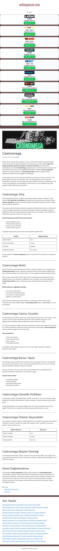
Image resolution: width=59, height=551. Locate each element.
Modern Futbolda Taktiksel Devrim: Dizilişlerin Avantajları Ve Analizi (23, 515)
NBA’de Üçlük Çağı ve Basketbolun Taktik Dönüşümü (18, 510)
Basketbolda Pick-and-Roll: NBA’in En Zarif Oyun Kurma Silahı (21, 505)
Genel (6, 487)
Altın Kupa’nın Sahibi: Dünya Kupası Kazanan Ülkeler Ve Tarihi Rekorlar (24, 541)
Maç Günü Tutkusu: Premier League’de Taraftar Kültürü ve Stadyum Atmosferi (26, 528)
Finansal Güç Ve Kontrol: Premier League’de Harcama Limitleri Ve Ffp (23, 531)
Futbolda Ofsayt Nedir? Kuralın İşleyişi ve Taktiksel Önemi (20, 518)
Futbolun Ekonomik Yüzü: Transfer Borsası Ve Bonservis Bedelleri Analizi (24, 520)
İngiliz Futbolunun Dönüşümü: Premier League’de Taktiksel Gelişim (22, 536)
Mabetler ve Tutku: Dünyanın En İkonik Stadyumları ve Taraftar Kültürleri (24, 525)
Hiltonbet (7, 492)
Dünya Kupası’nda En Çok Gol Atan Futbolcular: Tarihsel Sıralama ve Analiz (25, 507)
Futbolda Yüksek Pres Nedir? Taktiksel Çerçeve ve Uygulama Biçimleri (23, 512)
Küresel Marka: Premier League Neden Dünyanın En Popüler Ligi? (22, 538)
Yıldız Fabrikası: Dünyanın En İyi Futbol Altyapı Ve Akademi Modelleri (23, 523)
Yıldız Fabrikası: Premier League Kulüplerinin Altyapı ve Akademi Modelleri (25, 533)
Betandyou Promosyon (11, 489)
